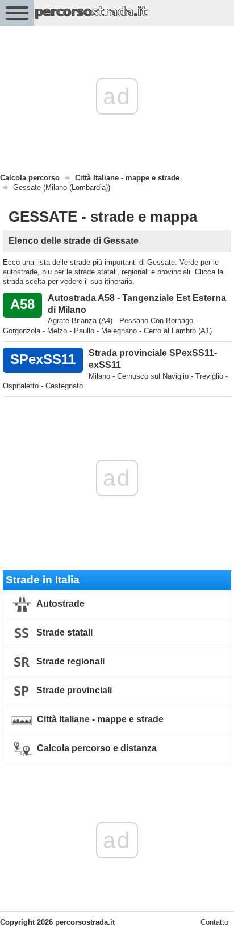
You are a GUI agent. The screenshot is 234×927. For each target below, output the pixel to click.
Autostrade (60, 603)
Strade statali (63, 632)
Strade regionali (69, 661)
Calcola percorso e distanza (96, 748)
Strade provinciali (73, 690)
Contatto (214, 922)
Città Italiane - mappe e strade (99, 719)
